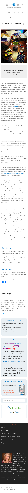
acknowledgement (11, 343)
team (9, 370)
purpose (21, 366)
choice (5, 349)
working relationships (9, 375)
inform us (17, 187)
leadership (7, 361)
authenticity (11, 346)
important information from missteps (13, 173)
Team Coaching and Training (8, 433)
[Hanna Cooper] (14, 6)
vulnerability (16, 373)
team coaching (14, 370)
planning (14, 366)
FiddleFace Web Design (10, 489)
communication (18, 349)
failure (10, 356)
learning (22, 361)
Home (3, 427)
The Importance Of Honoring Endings (12, 327)
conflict (5, 351)
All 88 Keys (6, 293)
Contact (3, 446)
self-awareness (14, 368)
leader (21, 358)
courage (10, 351)
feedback (14, 356)
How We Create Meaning (12, 23)
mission (9, 365)
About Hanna (4, 430)
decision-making (20, 351)
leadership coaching (16, 361)
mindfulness (5, 365)
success (5, 370)
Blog (2, 443)
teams (20, 370)
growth (5, 358)
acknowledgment (18, 343)
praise (18, 365)
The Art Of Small (7, 334)
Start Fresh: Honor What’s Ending (11, 331)
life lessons (8, 363)
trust (23, 370)
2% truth (5, 343)
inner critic (11, 358)
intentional (17, 358)
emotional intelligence (10, 354)
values (16, 106)
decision (15, 351)
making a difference (15, 363)
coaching (11, 349)
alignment (5, 346)
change (17, 345)
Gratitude (19, 356)
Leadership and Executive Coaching (10, 436)
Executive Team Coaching (8, 439)
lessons (4, 363)
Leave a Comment (13, 27)
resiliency (6, 368)
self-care (21, 368)
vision (10, 373)
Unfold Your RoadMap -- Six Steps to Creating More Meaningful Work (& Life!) (9, 392)
